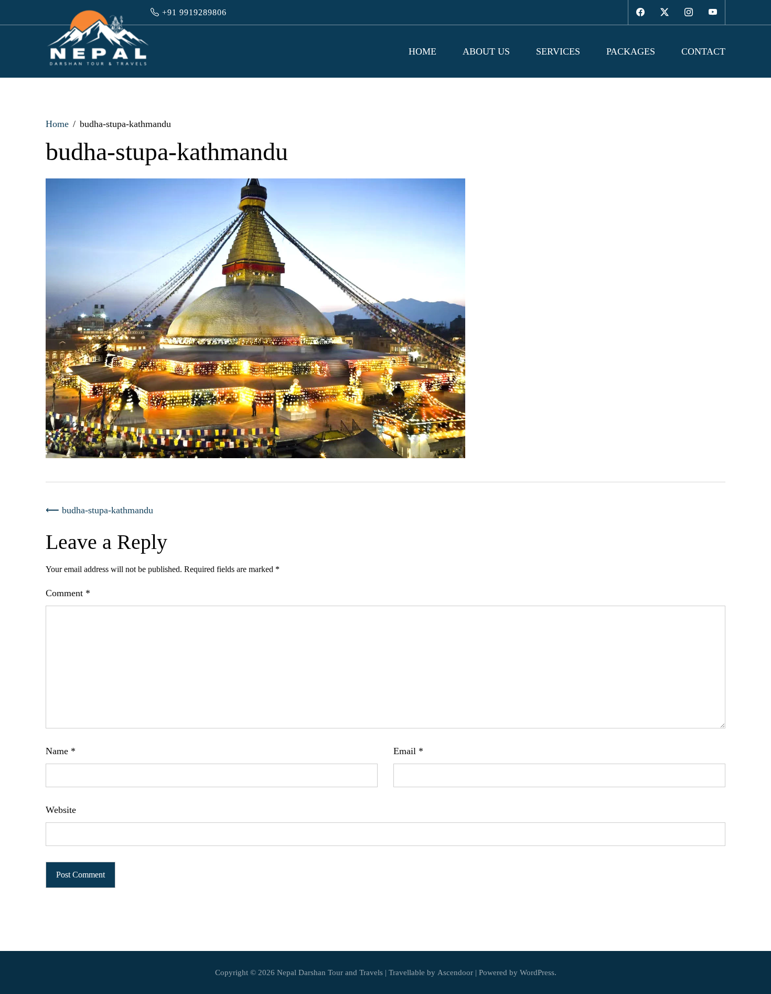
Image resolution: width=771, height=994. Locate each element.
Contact (703, 51)
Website (61, 810)
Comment (68, 593)
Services (558, 51)
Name (61, 751)
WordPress (537, 972)
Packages (630, 51)
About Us (486, 51)
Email (408, 751)
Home (422, 51)
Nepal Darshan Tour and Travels (330, 972)
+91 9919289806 (193, 12)
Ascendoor (455, 972)
